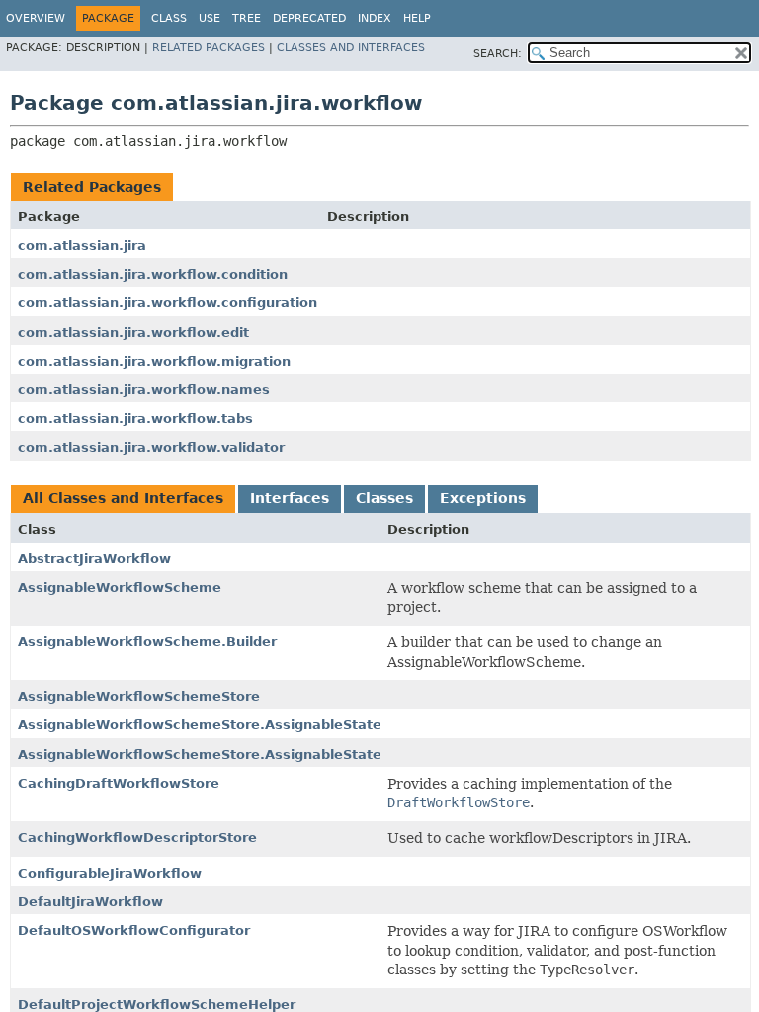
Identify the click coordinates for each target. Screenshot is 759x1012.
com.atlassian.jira (82, 245)
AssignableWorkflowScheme (119, 587)
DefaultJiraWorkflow (90, 901)
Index (374, 18)
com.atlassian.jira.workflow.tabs (135, 418)
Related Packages (208, 48)
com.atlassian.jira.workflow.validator (151, 447)
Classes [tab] (384, 498)
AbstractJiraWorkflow (94, 558)
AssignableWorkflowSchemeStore (139, 696)
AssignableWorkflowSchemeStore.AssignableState (199, 724)
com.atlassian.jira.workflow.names (144, 389)
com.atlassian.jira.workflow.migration (154, 361)
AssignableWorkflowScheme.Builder (147, 641)
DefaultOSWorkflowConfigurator (134, 930)
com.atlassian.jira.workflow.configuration (167, 302)
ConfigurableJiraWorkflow (110, 873)
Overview (35, 18)
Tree (246, 18)
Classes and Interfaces (351, 48)
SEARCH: (497, 53)
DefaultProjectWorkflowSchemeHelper (156, 1004)
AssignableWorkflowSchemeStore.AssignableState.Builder (227, 754)
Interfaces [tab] (289, 498)
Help (417, 18)
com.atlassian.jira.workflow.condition (153, 274)
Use (209, 18)
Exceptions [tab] (483, 498)
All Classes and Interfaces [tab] (123, 498)
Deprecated (309, 18)
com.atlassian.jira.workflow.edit (133, 332)
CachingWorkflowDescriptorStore (137, 837)
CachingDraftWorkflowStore (118, 783)
